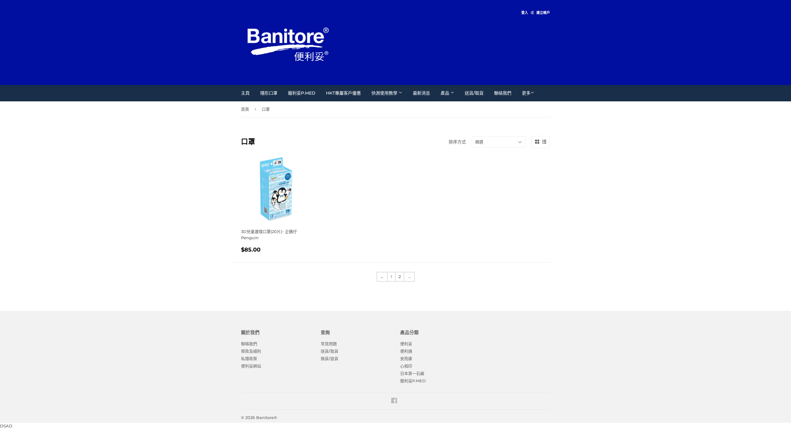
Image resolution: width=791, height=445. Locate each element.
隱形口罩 (268, 93)
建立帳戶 (543, 13)
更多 (526, 93)
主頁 (245, 93)
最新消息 (421, 93)
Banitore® (266, 417)
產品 (445, 93)
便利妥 (406, 343)
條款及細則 (251, 351)
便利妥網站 (251, 365)
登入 (524, 13)
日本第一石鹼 (412, 373)
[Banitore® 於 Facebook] (394, 401)
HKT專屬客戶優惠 (343, 93)
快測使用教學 (385, 93)
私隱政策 (249, 358)
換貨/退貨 (329, 358)
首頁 (245, 109)
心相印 (406, 365)
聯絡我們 (502, 93)
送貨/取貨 (474, 93)
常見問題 (329, 343)
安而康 (406, 358)
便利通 (406, 351)
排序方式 (457, 142)
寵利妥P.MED (301, 93)
